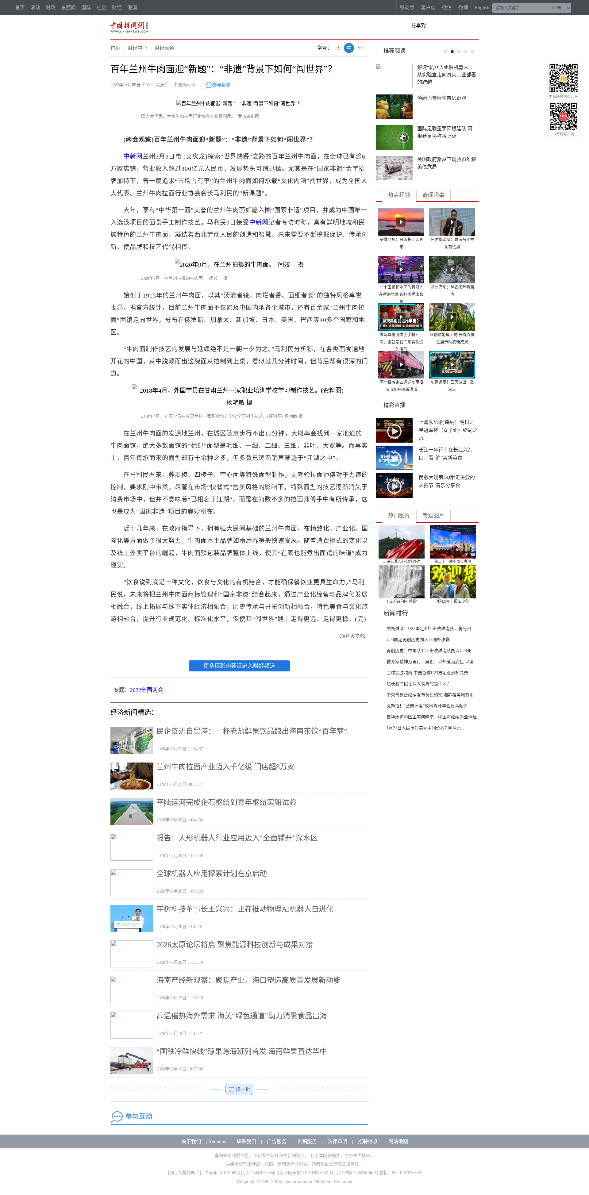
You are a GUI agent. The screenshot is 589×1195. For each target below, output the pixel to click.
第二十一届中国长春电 (452, 561)
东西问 (68, 7)
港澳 (132, 7)
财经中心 (137, 48)
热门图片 (399, 516)
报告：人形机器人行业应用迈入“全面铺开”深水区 (237, 838)
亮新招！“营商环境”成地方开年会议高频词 (427, 706)
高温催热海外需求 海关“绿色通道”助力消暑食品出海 (241, 1016)
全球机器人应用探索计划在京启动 (211, 874)
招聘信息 (368, 1141)
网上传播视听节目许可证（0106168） (204, 1172)
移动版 (407, 7)
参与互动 (221, 85)
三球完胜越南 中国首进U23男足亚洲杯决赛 (427, 673)
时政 (51, 7)
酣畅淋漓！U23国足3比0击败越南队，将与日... (431, 628)
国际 (86, 7)
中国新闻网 (184, 85)
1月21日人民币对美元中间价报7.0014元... (425, 728)
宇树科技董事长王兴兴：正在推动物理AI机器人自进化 (244, 909)
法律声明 (337, 1141)
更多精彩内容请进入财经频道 (239, 666)
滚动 (35, 7)
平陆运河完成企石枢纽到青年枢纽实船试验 (226, 802)
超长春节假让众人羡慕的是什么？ (419, 684)
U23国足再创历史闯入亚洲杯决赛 (418, 639)
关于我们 (191, 1141)
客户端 (428, 7)
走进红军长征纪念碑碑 (401, 561)
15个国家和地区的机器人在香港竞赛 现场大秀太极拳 (401, 294)
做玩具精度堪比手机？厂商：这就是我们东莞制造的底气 (401, 342)
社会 (101, 7)
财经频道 (164, 48)
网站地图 (398, 1141)
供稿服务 (307, 1141)
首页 (20, 7)
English (482, 7)
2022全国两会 (146, 690)
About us (217, 1141)
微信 (447, 7)
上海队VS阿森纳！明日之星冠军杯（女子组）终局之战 (448, 430)
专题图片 (433, 516)
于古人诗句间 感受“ (402, 601)
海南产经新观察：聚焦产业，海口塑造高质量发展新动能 (248, 980)
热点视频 (399, 195)
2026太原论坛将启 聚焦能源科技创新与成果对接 (234, 945)
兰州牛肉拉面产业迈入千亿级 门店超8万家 (225, 767)
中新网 (133, 156)
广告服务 (277, 1141)
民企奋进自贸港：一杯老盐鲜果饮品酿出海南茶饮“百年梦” (251, 731)
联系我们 (246, 1141)
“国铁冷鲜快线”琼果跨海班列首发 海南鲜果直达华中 (241, 1051)
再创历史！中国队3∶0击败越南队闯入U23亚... (431, 650)
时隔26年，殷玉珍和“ (453, 601)
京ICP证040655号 (259, 1172)
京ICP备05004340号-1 (356, 1172)
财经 (117, 7)
